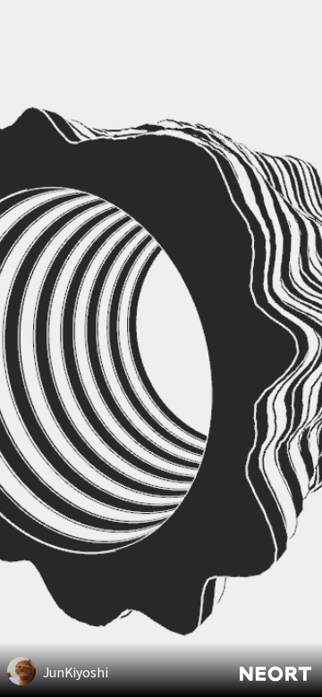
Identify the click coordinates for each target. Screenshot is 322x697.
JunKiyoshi (75, 672)
